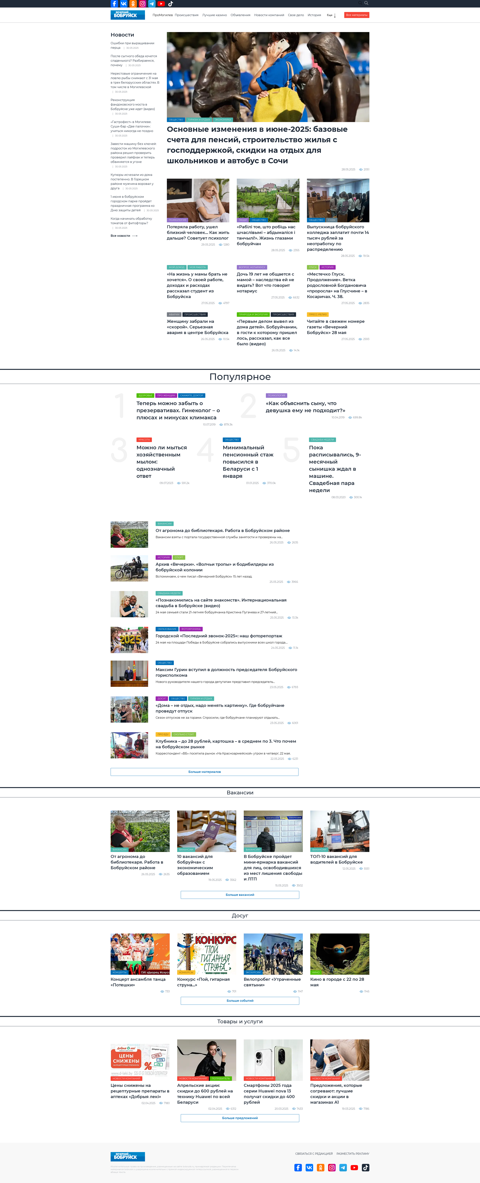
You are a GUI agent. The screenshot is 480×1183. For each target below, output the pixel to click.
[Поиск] (366, 3)
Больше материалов (204, 772)
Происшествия (187, 15)
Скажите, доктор (191, 395)
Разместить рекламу (353, 1153)
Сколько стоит (184, 734)
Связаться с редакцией (314, 1153)
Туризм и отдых (199, 119)
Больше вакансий (240, 895)
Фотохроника (191, 629)
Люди (243, 220)
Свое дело (296, 15)
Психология (177, 220)
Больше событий (240, 1000)
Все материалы (357, 15)
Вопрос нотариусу (252, 267)
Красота (144, 439)
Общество (176, 119)
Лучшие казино (214, 15)
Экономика (223, 119)
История (314, 15)
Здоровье (145, 395)
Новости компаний (269, 15)
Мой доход (176, 267)
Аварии (174, 314)
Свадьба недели (322, 439)
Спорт (179, 557)
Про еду (163, 734)
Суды (331, 220)
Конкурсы (186, 972)
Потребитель (221, 1078)
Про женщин (166, 395)
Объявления (240, 15)
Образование (167, 629)
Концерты (120, 972)
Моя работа (198, 267)
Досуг (162, 698)
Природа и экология (253, 314)
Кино (316, 972)
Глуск (312, 267)
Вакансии (165, 523)
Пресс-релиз (318, 314)
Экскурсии (253, 972)
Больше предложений (240, 1118)
